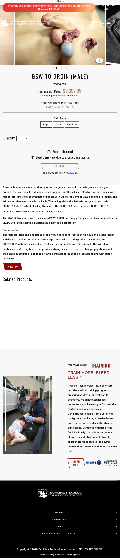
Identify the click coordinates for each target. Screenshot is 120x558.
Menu (59, 512)
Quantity (9, 137)
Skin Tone (60, 118)
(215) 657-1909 (70, 103)
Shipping (47, 95)
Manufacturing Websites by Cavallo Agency (60, 554)
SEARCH (98, 22)
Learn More (76, 463)
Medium (72, 124)
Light (46, 124)
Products (59, 519)
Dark (58, 124)
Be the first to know (59, 533)
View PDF (12, 266)
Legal (59, 526)
